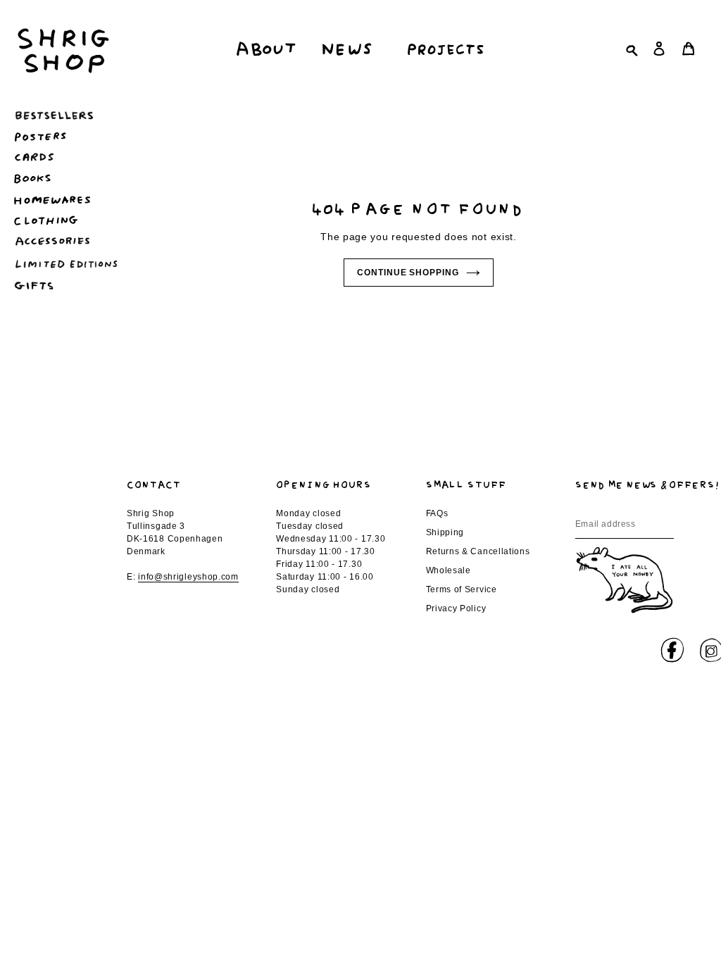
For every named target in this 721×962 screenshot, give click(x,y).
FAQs (437, 513)
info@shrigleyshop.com (188, 577)
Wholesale (448, 570)
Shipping (445, 532)
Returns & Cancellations (478, 551)
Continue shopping (408, 272)
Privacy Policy (456, 608)
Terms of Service (461, 589)
